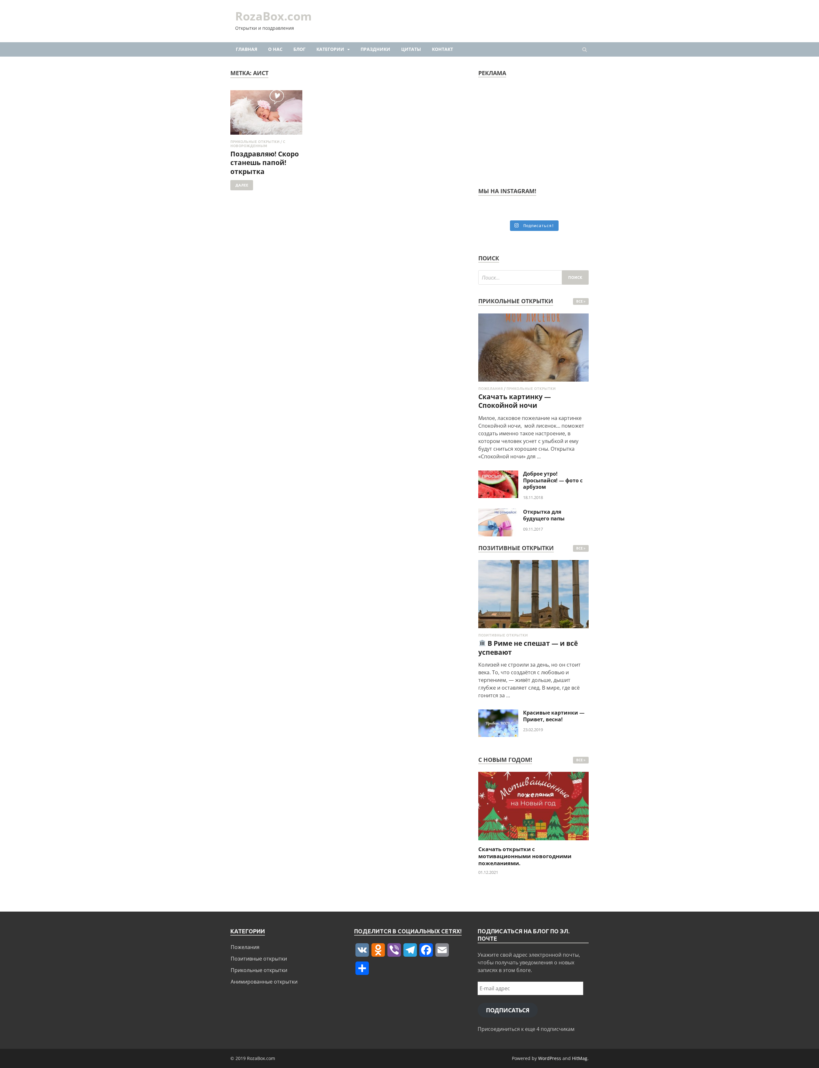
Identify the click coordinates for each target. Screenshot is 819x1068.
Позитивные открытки (503, 635)
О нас (275, 49)
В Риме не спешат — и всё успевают (528, 647)
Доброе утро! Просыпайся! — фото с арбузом (553, 480)
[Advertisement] (533, 130)
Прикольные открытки (255, 142)
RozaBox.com (273, 16)
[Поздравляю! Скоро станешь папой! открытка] (266, 115)
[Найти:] (533, 277)
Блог (299, 49)
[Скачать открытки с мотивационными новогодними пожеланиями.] (533, 841)
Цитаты (411, 49)
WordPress (549, 1058)
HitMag (579, 1058)
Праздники (375, 49)
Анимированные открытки (264, 981)
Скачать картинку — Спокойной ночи (514, 401)
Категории (330, 49)
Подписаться (507, 1010)
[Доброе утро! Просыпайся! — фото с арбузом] (498, 474)
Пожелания (490, 389)
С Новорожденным (257, 144)
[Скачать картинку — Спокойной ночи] (533, 382)
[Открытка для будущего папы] (498, 512)
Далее (241, 185)
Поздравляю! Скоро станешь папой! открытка (264, 162)
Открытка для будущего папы (544, 515)
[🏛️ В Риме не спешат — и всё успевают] (533, 629)
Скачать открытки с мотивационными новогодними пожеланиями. (524, 856)
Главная (246, 49)
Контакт (442, 49)
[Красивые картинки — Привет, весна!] (498, 713)
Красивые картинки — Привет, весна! (553, 716)
